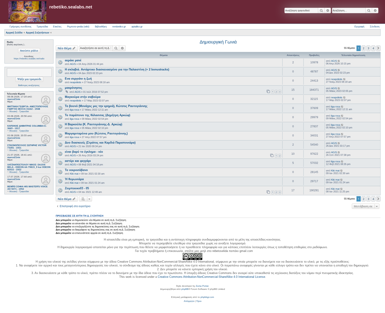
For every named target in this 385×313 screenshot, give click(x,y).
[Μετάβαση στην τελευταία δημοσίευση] (339, 61)
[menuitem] (189, 301)
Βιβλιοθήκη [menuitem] (101, 26)
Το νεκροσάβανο (76, 170)
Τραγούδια (42, 26)
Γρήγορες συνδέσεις (20, 26)
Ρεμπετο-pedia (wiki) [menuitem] (78, 26)
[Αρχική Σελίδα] (27, 12)
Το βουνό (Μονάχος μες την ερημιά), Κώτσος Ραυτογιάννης (106, 106)
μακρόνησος (73, 87)
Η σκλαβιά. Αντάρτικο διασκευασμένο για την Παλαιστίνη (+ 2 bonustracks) (117, 69)
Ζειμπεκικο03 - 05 (77, 188)
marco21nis (13, 99)
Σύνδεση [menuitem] (374, 26)
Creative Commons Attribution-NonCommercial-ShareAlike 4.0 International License (211, 276)
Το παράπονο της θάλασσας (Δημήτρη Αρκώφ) (97, 115)
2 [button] (363, 48)
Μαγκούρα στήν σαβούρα (82, 97)
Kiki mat (74, 173)
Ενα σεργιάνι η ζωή (78, 78)
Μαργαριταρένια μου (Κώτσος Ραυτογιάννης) (96, 133)
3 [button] (368, 48)
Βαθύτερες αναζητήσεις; (29, 85)
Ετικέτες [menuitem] (57, 26)
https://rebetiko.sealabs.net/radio (29, 59)
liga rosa (74, 109)
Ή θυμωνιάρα (74, 179)
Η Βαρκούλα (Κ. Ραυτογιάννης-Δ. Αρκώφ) (93, 124)
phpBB (184, 289)
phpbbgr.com (207, 297)
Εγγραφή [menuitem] (359, 26)
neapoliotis (75, 82)
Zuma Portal (202, 286)
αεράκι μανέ (73, 60)
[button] (378, 48)
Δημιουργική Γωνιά (218, 41)
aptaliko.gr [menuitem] (137, 26)
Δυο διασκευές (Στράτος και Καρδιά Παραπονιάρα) (100, 142)
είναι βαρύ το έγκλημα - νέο (84, 151)
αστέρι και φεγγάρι (78, 161)
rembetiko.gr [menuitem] (119, 26)
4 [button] (373, 48)
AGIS (73, 64)
